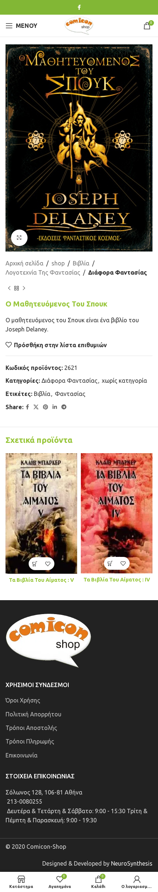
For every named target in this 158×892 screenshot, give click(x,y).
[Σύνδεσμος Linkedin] (54, 407)
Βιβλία (81, 263)
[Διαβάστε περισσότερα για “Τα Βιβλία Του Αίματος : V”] (35, 563)
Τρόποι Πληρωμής (30, 741)
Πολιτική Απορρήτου (33, 714)
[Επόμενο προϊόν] (24, 288)
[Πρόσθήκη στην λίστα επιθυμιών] (48, 563)
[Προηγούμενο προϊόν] (9, 288)
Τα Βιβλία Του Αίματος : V (41, 580)
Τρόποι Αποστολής (31, 727)
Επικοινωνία (21, 755)
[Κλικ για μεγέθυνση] (19, 238)
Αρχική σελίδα (24, 263)
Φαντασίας (70, 393)
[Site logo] (79, 25)
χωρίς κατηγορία (124, 380)
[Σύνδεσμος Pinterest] (45, 407)
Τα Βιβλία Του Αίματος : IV (116, 580)
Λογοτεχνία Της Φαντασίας (43, 272)
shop (58, 263)
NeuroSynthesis (131, 863)
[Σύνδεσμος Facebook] (79, 7)
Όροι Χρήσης (23, 700)
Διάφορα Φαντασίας (117, 272)
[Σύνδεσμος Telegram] (64, 407)
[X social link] (36, 407)
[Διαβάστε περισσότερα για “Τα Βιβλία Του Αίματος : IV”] (110, 563)
